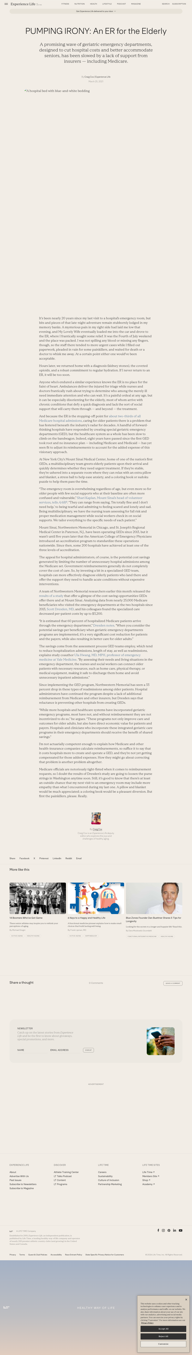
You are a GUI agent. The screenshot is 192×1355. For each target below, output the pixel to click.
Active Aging (17, 936)
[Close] (186, 1299)
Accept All (163, 1329)
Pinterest (43, 858)
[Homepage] (26, 4)
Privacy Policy (147, 1323)
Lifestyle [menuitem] (107, 4)
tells (59, 502)
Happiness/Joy (91, 936)
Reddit (68, 858)
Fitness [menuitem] (65, 4)
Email (79, 858)
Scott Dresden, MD (60, 609)
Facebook (24, 858)
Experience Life (102, 77)
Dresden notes (103, 625)
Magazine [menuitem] (136, 4)
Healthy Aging (33, 936)
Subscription (179, 4)
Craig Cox (89, 77)
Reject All (163, 1336)
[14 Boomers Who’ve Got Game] (38, 907)
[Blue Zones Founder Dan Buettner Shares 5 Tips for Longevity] (154, 907)
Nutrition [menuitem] (79, 4)
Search (166, 4)
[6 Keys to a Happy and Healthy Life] (96, 907)
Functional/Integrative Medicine (142, 936)
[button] (6, 4)
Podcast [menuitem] (121, 4)
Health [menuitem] (93, 4)
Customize (163, 1344)
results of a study (51, 596)
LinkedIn (57, 858)
